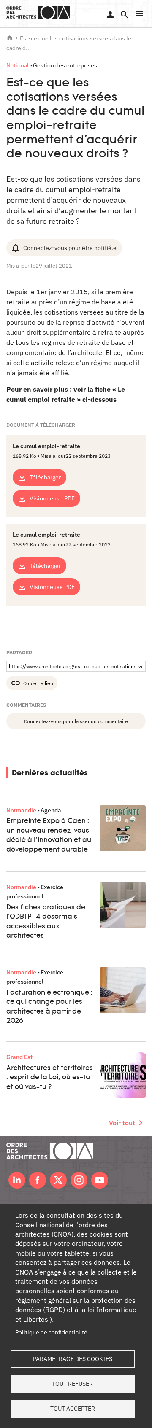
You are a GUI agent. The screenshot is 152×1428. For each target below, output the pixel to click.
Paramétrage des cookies (72, 1359)
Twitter (58, 1180)
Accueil (9, 38)
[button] (139, 13)
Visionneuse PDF (52, 498)
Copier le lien (38, 683)
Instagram (79, 1180)
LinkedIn (16, 1180)
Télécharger (45, 477)
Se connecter (110, 14)
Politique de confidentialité (51, 1332)
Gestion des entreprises (65, 65)
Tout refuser (72, 1384)
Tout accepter (72, 1408)
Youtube (99, 1180)
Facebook (37, 1180)
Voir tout (122, 1123)
